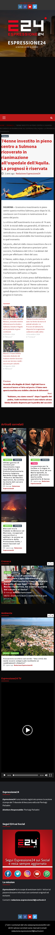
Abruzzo (8, 460)
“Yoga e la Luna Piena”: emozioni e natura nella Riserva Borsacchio (26, 660)
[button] (27, 730)
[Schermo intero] (50, 775)
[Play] (4, 775)
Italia (34, 463)
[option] (27, 585)
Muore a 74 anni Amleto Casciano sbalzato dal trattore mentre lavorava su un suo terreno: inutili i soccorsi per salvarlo (12, 358)
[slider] (25, 775)
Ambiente (14, 653)
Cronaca (5, 136)
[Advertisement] (27, 85)
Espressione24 (27, 42)
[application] (27, 730)
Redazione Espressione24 (28, 173)
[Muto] (46, 775)
